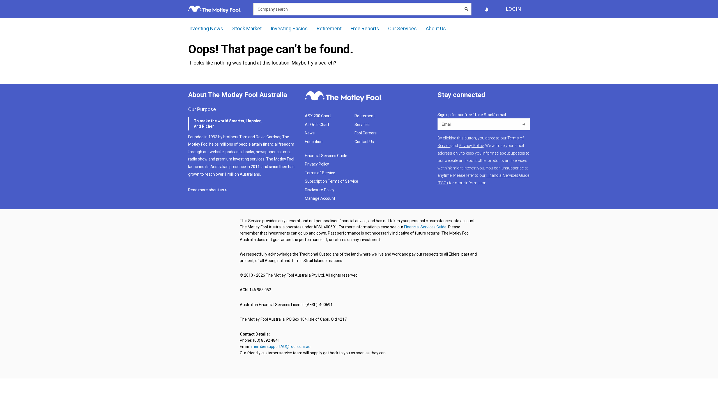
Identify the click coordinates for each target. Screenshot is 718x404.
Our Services (402, 28)
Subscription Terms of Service (331, 181)
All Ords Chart (317, 124)
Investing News (205, 28)
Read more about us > (207, 190)
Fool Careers (366, 133)
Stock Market (247, 28)
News (310, 133)
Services (362, 124)
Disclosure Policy (319, 190)
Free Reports (365, 28)
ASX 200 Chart (318, 116)
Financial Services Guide (326, 155)
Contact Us (364, 141)
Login (513, 9)
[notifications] (486, 9)
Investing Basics (289, 28)
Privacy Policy (317, 164)
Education (314, 141)
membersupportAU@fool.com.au (280, 346)
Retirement (329, 28)
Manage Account (320, 198)
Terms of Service (320, 173)
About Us (436, 28)
